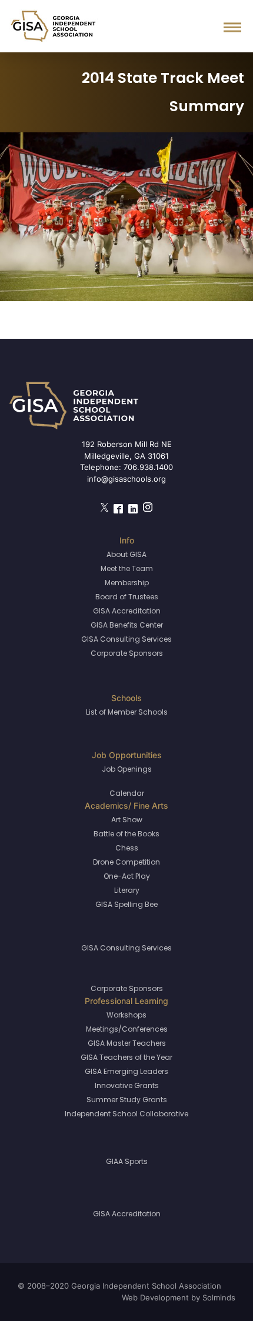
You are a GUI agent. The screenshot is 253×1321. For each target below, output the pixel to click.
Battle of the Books (126, 834)
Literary (126, 890)
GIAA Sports (127, 1161)
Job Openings (127, 769)
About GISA (126, 554)
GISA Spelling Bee (126, 904)
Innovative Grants (127, 1085)
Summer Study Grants (126, 1100)
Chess (126, 848)
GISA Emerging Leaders (126, 1071)
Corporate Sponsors (127, 653)
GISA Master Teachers (127, 1043)
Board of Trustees (126, 597)
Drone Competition (126, 862)
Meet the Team (127, 568)
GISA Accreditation (127, 611)
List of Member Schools (127, 712)
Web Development (155, 1297)
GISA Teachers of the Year (126, 1057)
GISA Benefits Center (127, 625)
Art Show (126, 820)
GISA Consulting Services (126, 639)
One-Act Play (127, 876)
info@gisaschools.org (126, 478)
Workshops (126, 1015)
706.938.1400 (148, 467)
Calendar (126, 793)
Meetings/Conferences (127, 1029)
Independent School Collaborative (126, 1114)
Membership (127, 583)
